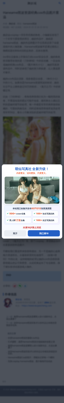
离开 (15, 233)
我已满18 (44, 233)
